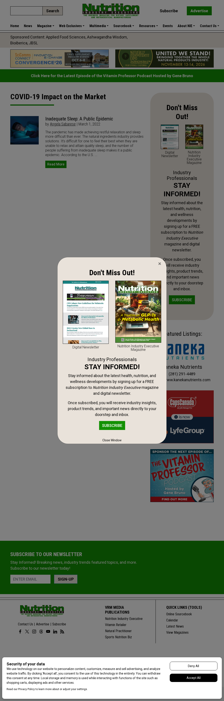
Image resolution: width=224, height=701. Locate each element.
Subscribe (112, 425)
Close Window (112, 440)
